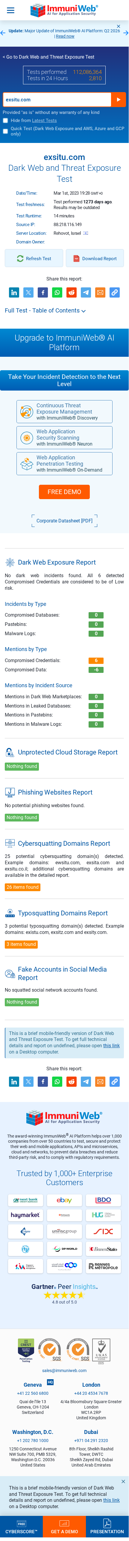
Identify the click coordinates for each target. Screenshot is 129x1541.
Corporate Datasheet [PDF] (64, 521)
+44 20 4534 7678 (91, 1393)
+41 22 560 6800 (32, 1393)
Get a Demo (64, 1531)
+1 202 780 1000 (32, 1440)
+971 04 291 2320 (91, 1440)
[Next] (126, 33)
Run (118, 99)
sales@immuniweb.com (64, 1370)
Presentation (107, 1531)
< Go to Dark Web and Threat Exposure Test (48, 57)
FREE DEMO (64, 492)
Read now (65, 36)
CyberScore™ (21, 1531)
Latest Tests (44, 120)
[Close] (118, 26)
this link (111, 1500)
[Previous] (2, 33)
